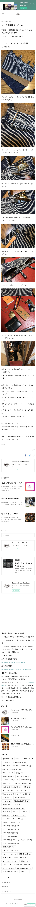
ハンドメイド (7, 790)
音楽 (27, 865)
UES (27, 787)
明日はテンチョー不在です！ (10, 514)
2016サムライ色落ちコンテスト (13, 822)
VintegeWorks (7, 773)
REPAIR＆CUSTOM (21, 801)
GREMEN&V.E (25, 854)
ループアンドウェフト (10, 850)
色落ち (19, 773)
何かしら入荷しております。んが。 (12, 483)
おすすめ (6, 783)
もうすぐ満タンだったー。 (19, 718)
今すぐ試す (23, 8)
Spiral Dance (7, 759)
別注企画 (16, 787)
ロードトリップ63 (23, 776)
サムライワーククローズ (24, 759)
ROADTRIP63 (26, 780)
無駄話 (6, 787)
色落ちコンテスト (18, 815)
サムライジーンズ (25, 840)
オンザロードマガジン (10, 780)
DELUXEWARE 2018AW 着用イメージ (22, 744)
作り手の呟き (8, 868)
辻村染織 (6, 762)
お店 (15, 812)
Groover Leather (19, 762)
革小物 (5, 815)
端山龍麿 (18, 865)
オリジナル (7, 797)
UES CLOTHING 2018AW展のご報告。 (14, 498)
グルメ (16, 783)
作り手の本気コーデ (10, 872)
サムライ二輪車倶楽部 (10, 826)
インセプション (8, 819)
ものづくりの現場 (23, 794)
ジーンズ (6, 801)
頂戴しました (8, 794)
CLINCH (17, 805)
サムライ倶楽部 (8, 840)
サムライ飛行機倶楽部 (10, 829)
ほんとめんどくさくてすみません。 (22, 710)
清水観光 (24, 861)
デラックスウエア (9, 854)
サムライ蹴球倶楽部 (10, 836)
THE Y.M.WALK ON (24, 868)
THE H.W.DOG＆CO (10, 766)
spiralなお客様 (20, 857)
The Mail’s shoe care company (13, 808)
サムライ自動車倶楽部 (10, 843)
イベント (6, 865)
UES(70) (3, 444)
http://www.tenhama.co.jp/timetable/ (13, 662)
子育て (24, 812)
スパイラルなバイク (10, 861)
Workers (26, 783)
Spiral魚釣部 (20, 797)
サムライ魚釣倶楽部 (10, 833)
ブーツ (6, 812)
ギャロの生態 (8, 776)
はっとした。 (21, 790)
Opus (20, 819)
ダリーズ (6, 857)
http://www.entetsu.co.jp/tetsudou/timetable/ (16, 669)
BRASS (6, 805)
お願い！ (24, 872)
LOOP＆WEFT (8, 847)
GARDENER (26, 766)
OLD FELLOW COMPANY (11, 769)
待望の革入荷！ (15, 735)
